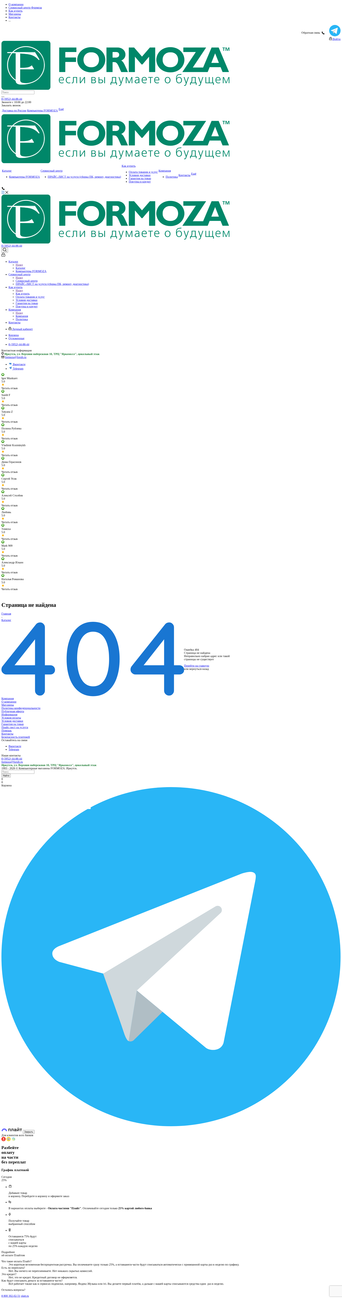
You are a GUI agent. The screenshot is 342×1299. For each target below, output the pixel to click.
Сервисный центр (27, 280)
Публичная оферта (12, 711)
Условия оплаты (11, 717)
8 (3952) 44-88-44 (11, 98)
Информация (9, 714)
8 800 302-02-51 (10, 1295)
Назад (19, 264)
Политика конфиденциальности (20, 708)
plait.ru (25, 1295)
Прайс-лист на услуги (14, 727)
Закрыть (28, 1132)
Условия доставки (12, 720)
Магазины (7, 704)
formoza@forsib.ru (15, 357)
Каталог (20, 267)
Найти (6, 775)
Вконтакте (19, 364)
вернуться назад (199, 668)
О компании (8, 701)
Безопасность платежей (15, 736)
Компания (22, 316)
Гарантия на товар (12, 724)
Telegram (18, 368)
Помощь (6, 730)
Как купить (23, 293)
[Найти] (2, 96)
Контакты (7, 733)
